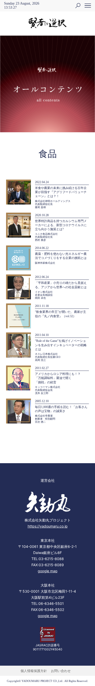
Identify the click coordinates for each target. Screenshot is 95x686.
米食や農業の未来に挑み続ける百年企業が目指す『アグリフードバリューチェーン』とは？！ (61, 192)
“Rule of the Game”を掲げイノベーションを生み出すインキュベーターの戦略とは (61, 345)
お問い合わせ (61, 671)
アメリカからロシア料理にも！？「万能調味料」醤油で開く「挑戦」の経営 (58, 378)
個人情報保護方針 (34, 671)
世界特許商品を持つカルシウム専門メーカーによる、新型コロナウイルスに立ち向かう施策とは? (61, 225)
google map (48, 571)
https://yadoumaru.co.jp (48, 526)
